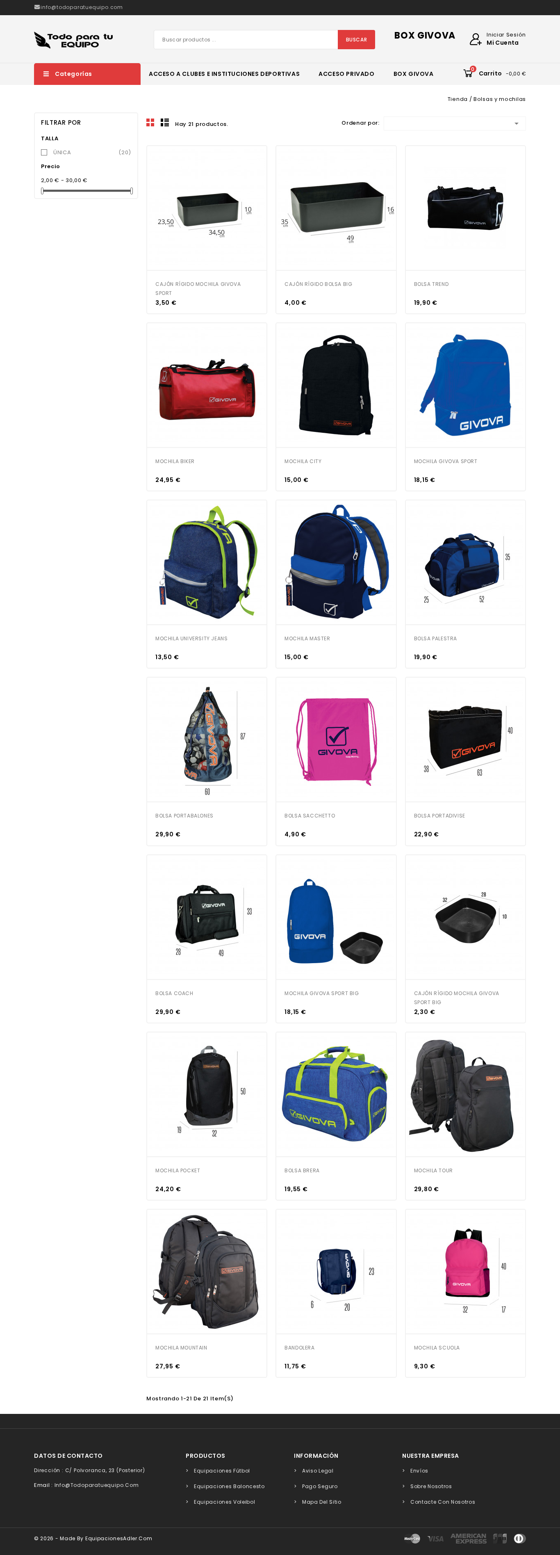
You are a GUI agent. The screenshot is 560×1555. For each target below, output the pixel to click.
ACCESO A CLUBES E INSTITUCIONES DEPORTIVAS (224, 74)
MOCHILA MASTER (307, 638)
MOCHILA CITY (303, 461)
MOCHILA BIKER (175, 461)
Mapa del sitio (321, 1501)
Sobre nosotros (431, 1486)
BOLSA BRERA (302, 1170)
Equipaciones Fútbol (222, 1470)
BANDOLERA (299, 1347)
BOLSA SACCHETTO (310, 815)
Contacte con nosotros (443, 1501)
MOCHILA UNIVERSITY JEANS (191, 638)
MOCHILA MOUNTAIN (181, 1347)
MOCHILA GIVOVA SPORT (446, 461)
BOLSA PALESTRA (435, 638)
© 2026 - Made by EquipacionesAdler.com (93, 1538)
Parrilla (150, 123)
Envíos (419, 1470)
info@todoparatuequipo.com (97, 1485)
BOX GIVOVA (414, 74)
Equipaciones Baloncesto (229, 1486)
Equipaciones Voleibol (224, 1501)
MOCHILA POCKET (177, 1170)
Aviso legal (318, 1470)
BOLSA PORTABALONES (184, 815)
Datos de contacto (68, 1456)
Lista (165, 123)
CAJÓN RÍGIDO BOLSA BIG (318, 284)
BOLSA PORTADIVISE (439, 815)
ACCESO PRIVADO (346, 74)
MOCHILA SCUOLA (437, 1347)
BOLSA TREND (431, 284)
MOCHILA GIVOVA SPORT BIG (322, 993)
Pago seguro (320, 1486)
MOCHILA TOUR (433, 1170)
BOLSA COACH (174, 993)
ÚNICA (92, 152)
